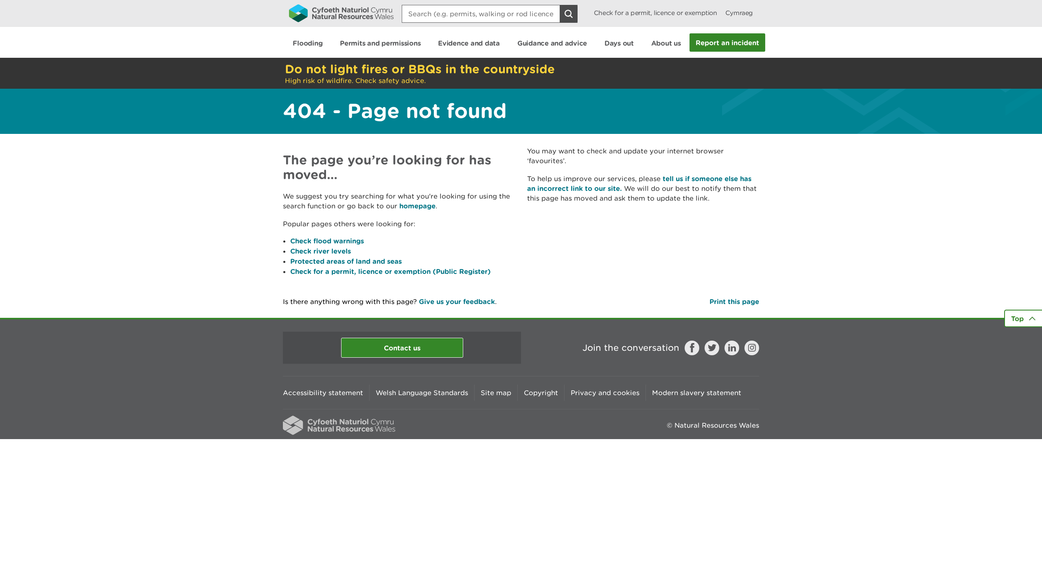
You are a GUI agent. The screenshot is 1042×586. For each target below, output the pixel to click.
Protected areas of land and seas (346, 261)
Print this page (734, 301)
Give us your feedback (457, 301)
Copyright (541, 393)
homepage (417, 206)
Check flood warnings (327, 241)
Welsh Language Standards (422, 393)
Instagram (751, 348)
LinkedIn (732, 348)
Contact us (402, 348)
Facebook (692, 348)
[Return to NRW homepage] (341, 13)
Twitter (712, 348)
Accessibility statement (323, 393)
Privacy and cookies (605, 393)
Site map (496, 393)
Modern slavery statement (696, 393)
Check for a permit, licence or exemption (655, 13)
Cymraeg (739, 13)
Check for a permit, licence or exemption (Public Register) (390, 271)
